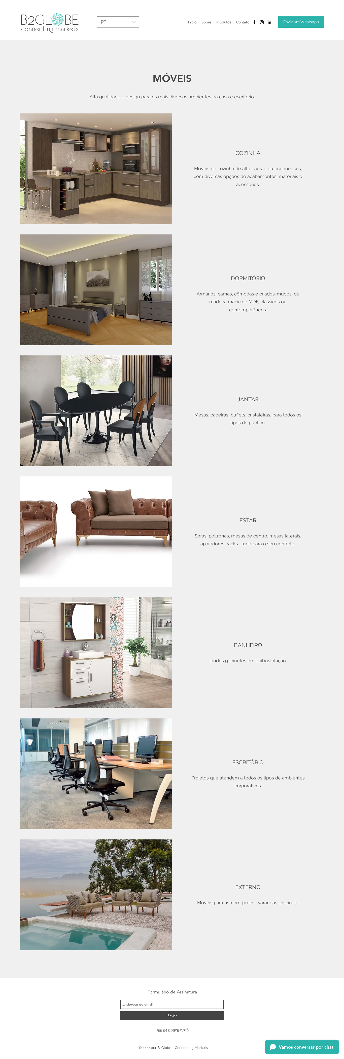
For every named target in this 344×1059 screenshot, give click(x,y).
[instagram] (261, 22)
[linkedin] (269, 22)
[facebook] (254, 22)
